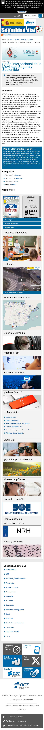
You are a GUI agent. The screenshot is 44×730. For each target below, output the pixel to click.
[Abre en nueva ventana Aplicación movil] (31, 649)
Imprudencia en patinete (14, 293)
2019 (30, 40)
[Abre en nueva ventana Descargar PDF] (11, 207)
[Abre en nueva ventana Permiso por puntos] (31, 672)
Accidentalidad (11, 570)
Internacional (28, 700)
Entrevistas (32, 696)
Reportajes (14, 696)
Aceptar (22, 12)
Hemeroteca (9, 228)
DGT (7, 574)
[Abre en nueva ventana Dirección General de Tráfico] (30, 22)
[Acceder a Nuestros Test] (22, 362)
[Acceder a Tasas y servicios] (22, 551)
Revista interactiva (11, 224)
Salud (8, 614)
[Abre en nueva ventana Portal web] (12, 672)
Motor (17, 40)
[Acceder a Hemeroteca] (31, 207)
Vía (16, 181)
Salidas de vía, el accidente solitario (19, 430)
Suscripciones (17, 700)
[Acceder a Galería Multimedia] (22, 343)
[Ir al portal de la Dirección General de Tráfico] (22, 685)
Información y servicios (21, 705)
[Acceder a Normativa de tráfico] (22, 509)
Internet (18, 175)
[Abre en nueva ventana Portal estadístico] (12, 661)
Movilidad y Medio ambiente (16, 579)
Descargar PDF (10, 220)
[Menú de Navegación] (3, 2)
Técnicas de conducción (15, 433)
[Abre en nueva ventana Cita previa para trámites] (12, 649)
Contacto (8, 705)
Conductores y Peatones (15, 623)
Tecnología (10, 583)
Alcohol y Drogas (12, 587)
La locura (22, 280)
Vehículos (19, 178)
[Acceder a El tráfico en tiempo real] (22, 315)
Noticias (24, 40)
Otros (13, 185)
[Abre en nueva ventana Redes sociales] (31, 661)
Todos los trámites (12, 420)
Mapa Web (35, 705)
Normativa (9, 596)
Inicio (11, 40)
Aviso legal (22, 709)
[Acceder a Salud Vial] (22, 449)
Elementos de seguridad (15, 610)
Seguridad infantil (12, 632)
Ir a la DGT (17, 16)
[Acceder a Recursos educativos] (22, 248)
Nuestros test (11, 417)
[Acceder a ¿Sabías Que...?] (22, 402)
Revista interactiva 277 (14, 427)
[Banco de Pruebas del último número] (22, 382)
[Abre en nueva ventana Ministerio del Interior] (12, 22)
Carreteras (10, 605)
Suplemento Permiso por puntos (18, 423)
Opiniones (23, 696)
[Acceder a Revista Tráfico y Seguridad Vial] (22, 29)
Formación (10, 627)
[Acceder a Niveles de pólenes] (22, 489)
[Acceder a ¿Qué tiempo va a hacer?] (22, 469)
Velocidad (9, 618)
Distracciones (11, 592)
